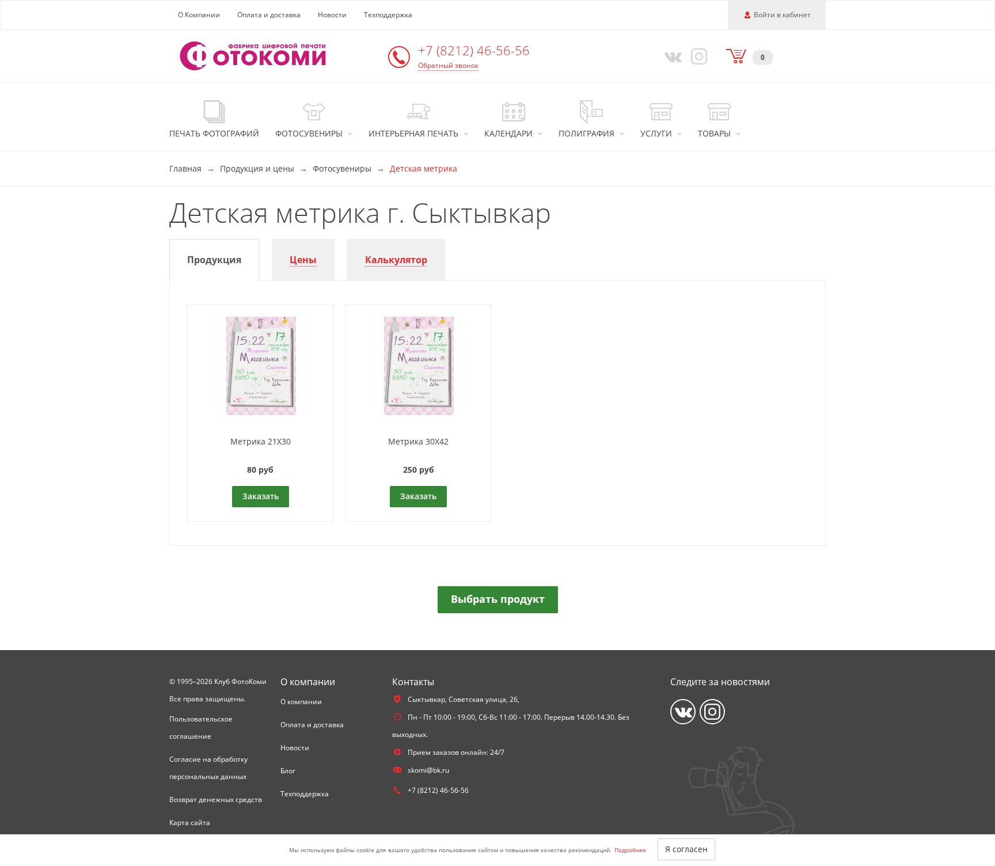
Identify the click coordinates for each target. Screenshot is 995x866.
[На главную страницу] (253, 55)
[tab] (214, 260)
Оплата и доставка (269, 15)
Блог (287, 771)
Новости (332, 15)
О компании (301, 702)
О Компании (199, 15)
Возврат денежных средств (215, 799)
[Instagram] (697, 55)
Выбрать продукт (498, 599)
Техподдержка (388, 15)
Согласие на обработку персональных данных (208, 767)
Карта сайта (189, 822)
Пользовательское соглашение (201, 727)
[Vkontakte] (671, 55)
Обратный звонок (448, 65)
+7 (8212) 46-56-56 (474, 50)
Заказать (260, 496)
